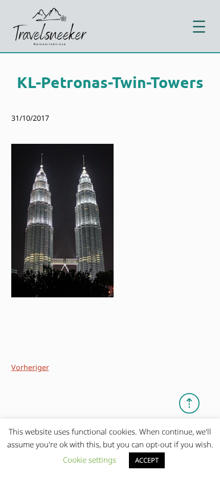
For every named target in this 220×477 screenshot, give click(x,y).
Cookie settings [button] (89, 459)
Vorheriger (30, 367)
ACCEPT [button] (147, 460)
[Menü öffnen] (199, 26)
